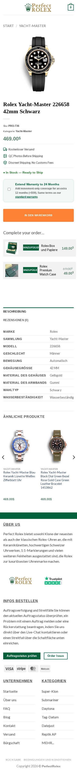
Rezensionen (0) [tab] (15, 320)
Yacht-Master (32, 26)
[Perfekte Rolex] (38, 7)
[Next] (73, 466)
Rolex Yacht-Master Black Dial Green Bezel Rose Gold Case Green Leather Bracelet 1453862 (55, 480)
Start (8, 26)
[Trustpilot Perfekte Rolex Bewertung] (53, 580)
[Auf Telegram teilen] (71, 290)
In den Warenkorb (39, 215)
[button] (5, 7)
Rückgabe (13, 759)
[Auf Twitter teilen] (50, 290)
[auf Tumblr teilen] (66, 290)
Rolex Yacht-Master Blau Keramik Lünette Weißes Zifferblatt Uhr (19, 476)
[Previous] (3, 466)
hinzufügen (31, 247)
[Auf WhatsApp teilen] (39, 290)
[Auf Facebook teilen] (45, 290)
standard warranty (26, 196)
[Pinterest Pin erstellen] (60, 290)
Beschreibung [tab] (14, 311)
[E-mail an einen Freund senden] (55, 290)
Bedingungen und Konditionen (47, 759)
